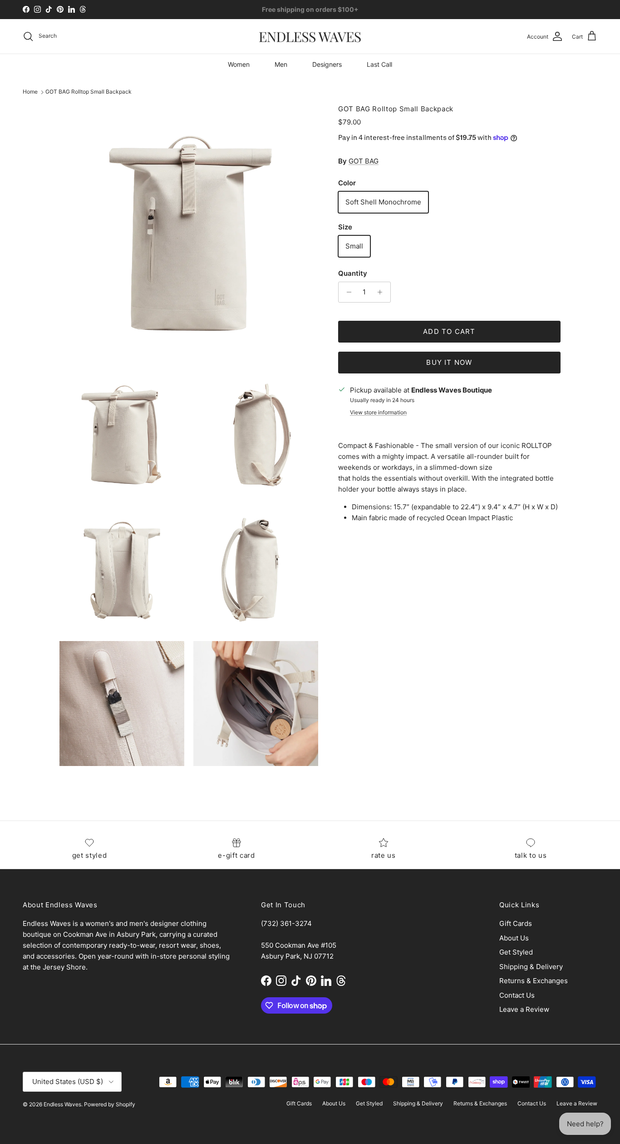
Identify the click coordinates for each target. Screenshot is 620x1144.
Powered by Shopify (109, 1104)
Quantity (352, 273)
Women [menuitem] (239, 64)
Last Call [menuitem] (379, 64)
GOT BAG (364, 161)
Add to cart (449, 331)
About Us (514, 938)
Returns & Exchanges (533, 980)
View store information (378, 412)
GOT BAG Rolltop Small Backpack (88, 92)
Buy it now (449, 362)
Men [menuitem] (281, 64)
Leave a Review (524, 1009)
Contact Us (517, 995)
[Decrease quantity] (346, 292)
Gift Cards (515, 923)
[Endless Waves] (310, 36)
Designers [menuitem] (327, 64)
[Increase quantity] (382, 292)
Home (30, 92)
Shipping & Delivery (531, 966)
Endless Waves (62, 1104)
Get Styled (516, 952)
